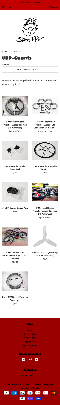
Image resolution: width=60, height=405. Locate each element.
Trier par (5, 64)
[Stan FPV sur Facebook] (23, 360)
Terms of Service (30, 345)
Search (30, 330)
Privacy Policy (30, 334)
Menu (8, 7)
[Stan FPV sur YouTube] (36, 360)
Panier (55, 7)
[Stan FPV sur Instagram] (30, 360)
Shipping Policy (30, 341)
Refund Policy (30, 337)
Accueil (4, 51)
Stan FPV (29, 384)
